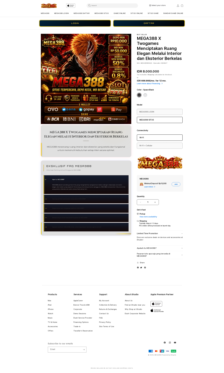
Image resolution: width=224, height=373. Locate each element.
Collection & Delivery (108, 305)
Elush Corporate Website (135, 314)
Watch (50, 314)
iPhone (51, 309)
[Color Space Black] (139, 95)
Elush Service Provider (83, 318)
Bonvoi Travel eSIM (82, 305)
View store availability (148, 217)
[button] (45, 13)
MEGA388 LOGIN (61, 13)
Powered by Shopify (169, 355)
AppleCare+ (78, 301)
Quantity (141, 196)
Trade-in (77, 326)
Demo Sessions (80, 314)
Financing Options (81, 322)
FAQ (101, 318)
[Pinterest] (145, 268)
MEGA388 (45, 13)
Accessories (53, 326)
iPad (49, 305)
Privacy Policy (105, 322)
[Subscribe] (83, 349)
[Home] (49, 5)
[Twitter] (141, 268)
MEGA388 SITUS (101, 13)
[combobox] (112, 5)
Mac (49, 301)
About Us (129, 301)
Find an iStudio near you (135, 305)
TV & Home (52, 322)
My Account (104, 301)
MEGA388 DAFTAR (81, 13)
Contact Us (104, 314)
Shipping (150, 75)
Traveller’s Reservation (83, 331)
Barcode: (157, 63)
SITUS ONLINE (137, 13)
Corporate (78, 309)
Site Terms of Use (106, 326)
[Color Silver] (145, 95)
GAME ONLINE (120, 13)
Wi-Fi (141, 137)
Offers (50, 331)
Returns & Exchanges (108, 309)
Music (50, 318)
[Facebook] (138, 268)
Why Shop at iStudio (133, 309)
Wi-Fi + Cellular (145, 145)
